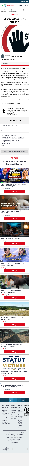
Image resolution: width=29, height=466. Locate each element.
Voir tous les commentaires (14, 152)
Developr (8, 452)
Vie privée (19, 435)
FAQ (23, 434)
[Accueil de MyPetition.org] (8, 5)
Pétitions (8, 10)
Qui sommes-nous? (20, 413)
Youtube (13, 419)
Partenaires (14, 443)
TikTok (13, 413)
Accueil (20, 5)
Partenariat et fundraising (5, 421)
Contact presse (20, 427)
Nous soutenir (13, 434)
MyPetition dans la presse (21, 423)
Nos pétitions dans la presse (20, 418)
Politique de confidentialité (14, 439)
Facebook (13, 411)
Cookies (14, 437)
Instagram (14, 417)
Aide (20, 434)
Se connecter (24, 1)
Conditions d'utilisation (14, 442)
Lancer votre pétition (4, 412)
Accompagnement (6, 418)
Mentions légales (14, 440)
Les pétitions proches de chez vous (5, 425)
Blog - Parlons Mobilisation (5, 415)
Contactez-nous (11, 435)
